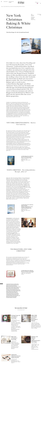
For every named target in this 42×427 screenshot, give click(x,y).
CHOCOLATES (6, 1)
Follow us (36, 2)
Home (2, 6)
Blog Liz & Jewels (21, 138)
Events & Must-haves (7, 6)
